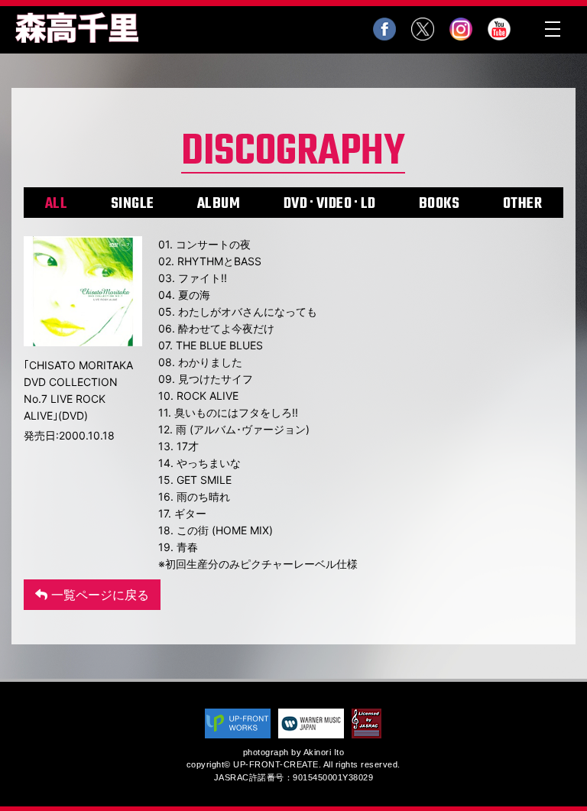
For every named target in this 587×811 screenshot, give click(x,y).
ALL (56, 204)
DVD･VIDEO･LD (330, 204)
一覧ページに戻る (98, 594)
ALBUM (219, 204)
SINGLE (132, 204)
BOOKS (439, 204)
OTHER (523, 204)
